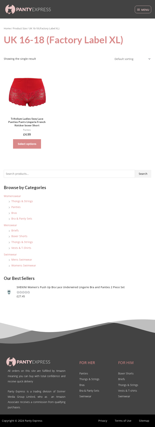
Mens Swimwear (21, 259)
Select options (27, 144)
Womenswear (12, 196)
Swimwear (10, 254)
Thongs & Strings (22, 201)
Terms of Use (123, 420)
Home (7, 28)
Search (143, 173)
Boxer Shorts (19, 236)
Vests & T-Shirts (21, 248)
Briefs (15, 230)
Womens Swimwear (23, 265)
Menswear (10, 225)
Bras (14, 213)
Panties (16, 207)
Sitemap (144, 420)
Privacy (102, 420)
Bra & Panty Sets (21, 218)
